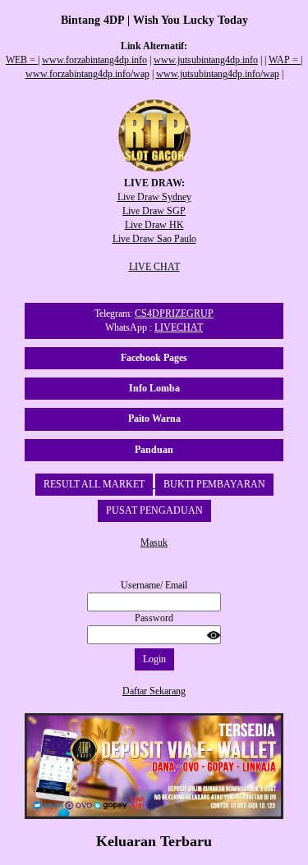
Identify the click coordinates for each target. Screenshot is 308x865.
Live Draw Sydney (154, 197)
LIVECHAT (178, 327)
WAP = (285, 60)
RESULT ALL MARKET (94, 484)
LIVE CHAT (154, 266)
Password (154, 618)
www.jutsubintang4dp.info (206, 60)
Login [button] (154, 659)
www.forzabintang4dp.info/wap (87, 74)
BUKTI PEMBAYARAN (214, 484)
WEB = (22, 60)
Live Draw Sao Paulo (154, 239)
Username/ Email (154, 585)
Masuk (154, 542)
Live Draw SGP (154, 211)
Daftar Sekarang (154, 691)
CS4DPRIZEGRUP (174, 313)
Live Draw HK (154, 225)
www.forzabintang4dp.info (94, 60)
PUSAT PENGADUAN (154, 510)
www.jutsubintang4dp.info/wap (217, 74)
